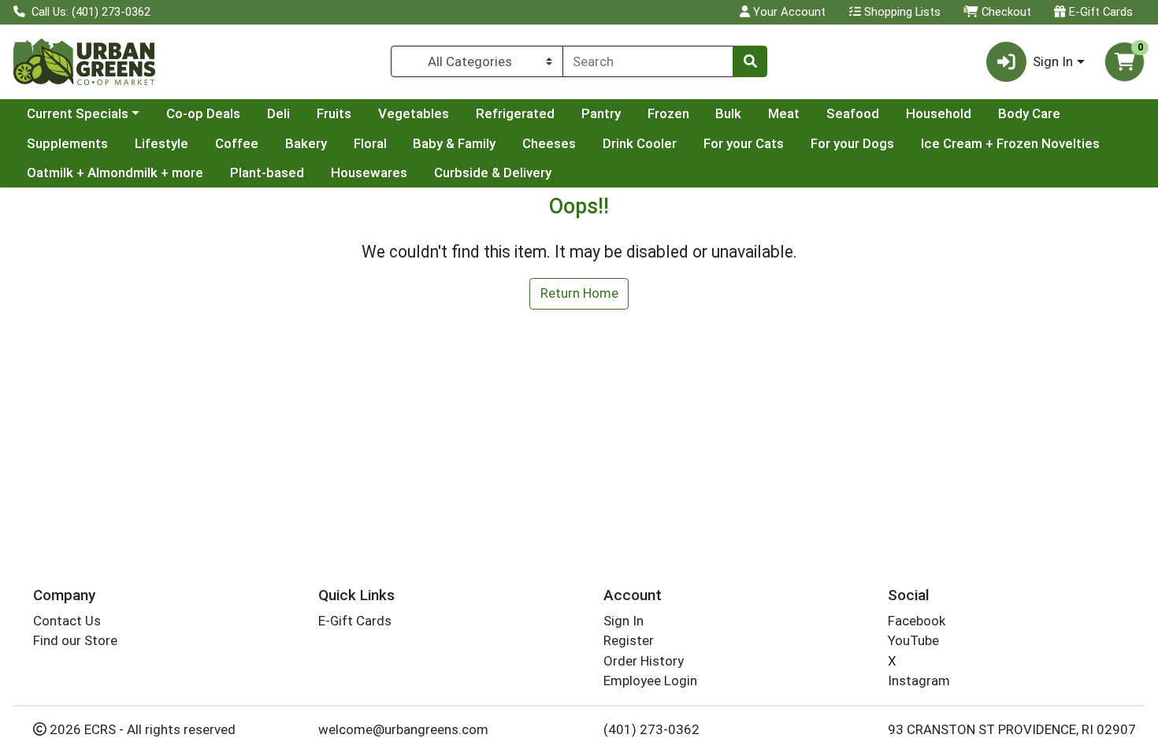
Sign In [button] (1053, 61)
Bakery (306, 143)
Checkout (1004, 12)
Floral (370, 143)
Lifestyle (161, 143)
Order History (643, 661)
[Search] (750, 61)
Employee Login (650, 680)
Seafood (852, 113)
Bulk (728, 113)
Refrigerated (515, 113)
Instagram (919, 680)
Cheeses (549, 143)
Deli (278, 113)
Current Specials (77, 113)
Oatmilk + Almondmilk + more (115, 172)
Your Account (788, 12)
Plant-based (267, 172)
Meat (784, 113)
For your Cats (743, 143)
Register (628, 640)
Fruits (334, 113)
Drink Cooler (640, 143)
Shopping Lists (901, 12)
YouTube (913, 640)
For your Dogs (852, 143)
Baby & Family (454, 143)
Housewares (369, 172)
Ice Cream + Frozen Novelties (1010, 143)
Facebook (916, 621)
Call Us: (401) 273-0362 (89, 12)
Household (938, 113)
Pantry (601, 113)
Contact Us (67, 621)
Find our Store (75, 640)
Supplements (67, 143)
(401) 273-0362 (651, 729)
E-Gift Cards (1099, 12)
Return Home (579, 293)
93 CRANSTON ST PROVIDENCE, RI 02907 (1012, 729)
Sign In (623, 621)
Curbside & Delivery (492, 172)
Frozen (668, 113)
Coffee (236, 143)
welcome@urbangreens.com (403, 729)
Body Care (1029, 113)
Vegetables (413, 113)
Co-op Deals (203, 113)
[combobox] (647, 61)
